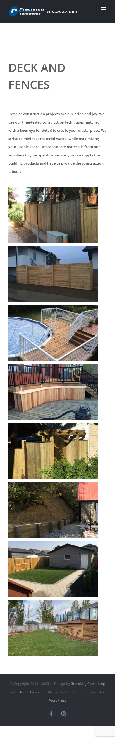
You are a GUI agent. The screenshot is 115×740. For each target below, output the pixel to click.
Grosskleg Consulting (88, 683)
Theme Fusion (29, 692)
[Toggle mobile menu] (104, 9)
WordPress (57, 700)
